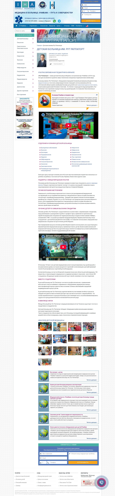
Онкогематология (46, 166)
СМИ (72, 26)
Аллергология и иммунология (80, 161)
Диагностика (21, 87)
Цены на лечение (43, 479)
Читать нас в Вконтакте (67, 479)
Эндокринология (46, 154)
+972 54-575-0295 (31, 21)
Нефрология (75, 150)
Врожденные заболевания (49, 147)
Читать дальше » (92, 105)
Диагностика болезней (23, 476)
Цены (58, 26)
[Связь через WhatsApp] (54, 21)
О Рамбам (22, 26)
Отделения (33, 26)
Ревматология (76, 159)
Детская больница (22, 38)
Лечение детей (20, 479)
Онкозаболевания (21, 482)
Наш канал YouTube (65, 482)
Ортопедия (44, 152)
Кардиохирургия (22, 79)
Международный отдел (45, 476)
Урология (44, 150)
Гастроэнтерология (46, 161)
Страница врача (57, 64)
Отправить (91, 20)
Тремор (18, 485)
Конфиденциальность (44, 485)
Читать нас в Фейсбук (66, 476)
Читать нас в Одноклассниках (68, 485)
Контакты (79, 26)
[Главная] (17, 26)
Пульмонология (76, 154)
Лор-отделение (76, 157)
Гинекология (21, 63)
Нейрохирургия (45, 159)
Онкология (44, 26)
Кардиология (76, 152)
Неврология (75, 147)
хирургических (42, 83)
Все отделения (21, 94)
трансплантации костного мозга (87, 85)
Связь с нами (42, 482)
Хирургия (52, 26)
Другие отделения (22, 90)
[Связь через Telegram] (59, 21)
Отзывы (67, 26)
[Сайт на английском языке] (87, 26)
